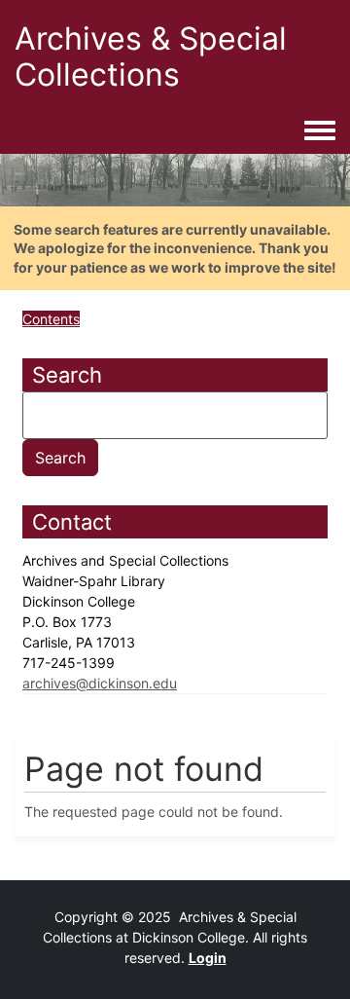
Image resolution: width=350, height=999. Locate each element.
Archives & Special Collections (151, 56)
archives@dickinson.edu (99, 683)
